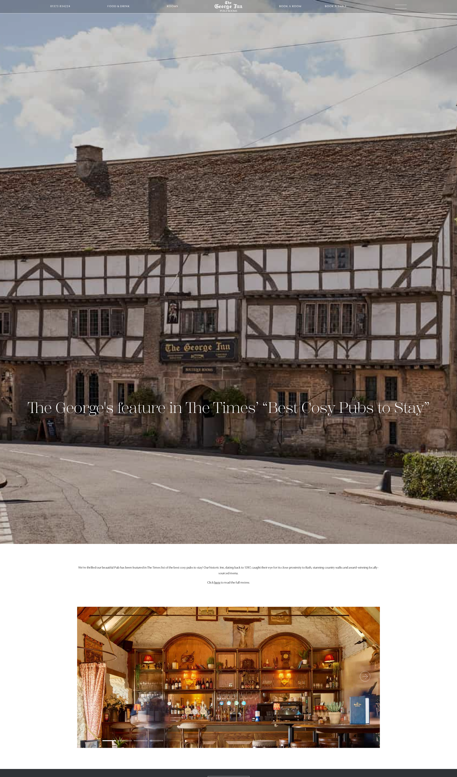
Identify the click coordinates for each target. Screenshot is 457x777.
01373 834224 (60, 6)
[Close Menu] (445, 12)
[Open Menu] (401, 7)
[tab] (93, 740)
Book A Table (336, 6)
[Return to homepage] (228, 6)
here (217, 582)
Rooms (172, 6)
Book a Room (290, 6)
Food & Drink (118, 6)
